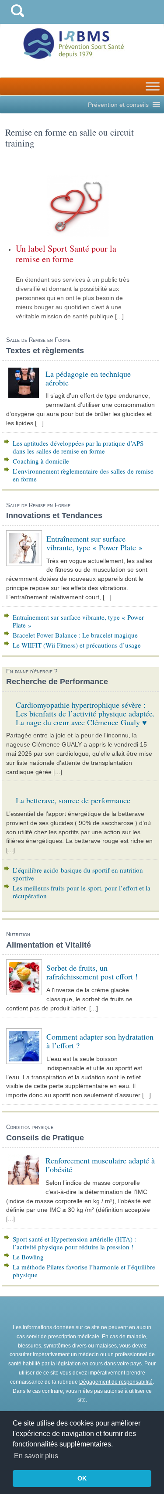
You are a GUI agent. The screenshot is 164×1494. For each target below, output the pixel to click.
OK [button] (82, 1478)
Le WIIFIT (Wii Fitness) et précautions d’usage (77, 645)
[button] (118, 104)
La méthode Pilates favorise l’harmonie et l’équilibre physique (84, 1270)
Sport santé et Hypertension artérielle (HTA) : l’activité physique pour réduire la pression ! (74, 1243)
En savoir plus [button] (36, 1456)
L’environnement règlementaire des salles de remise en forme (83, 475)
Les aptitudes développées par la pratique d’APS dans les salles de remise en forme (78, 447)
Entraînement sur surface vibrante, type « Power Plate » (78, 621)
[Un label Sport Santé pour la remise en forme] (78, 206)
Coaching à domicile (41, 461)
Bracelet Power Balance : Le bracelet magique (75, 635)
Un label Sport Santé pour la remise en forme (66, 253)
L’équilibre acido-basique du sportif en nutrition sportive (78, 874)
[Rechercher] (17, 19)
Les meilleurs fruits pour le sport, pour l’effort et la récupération (81, 891)
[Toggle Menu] (153, 86)
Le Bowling (28, 1256)
